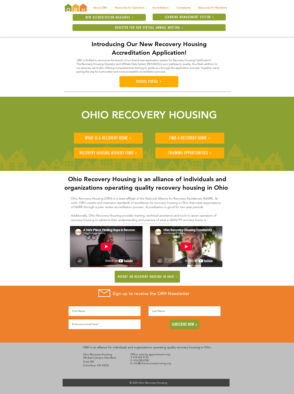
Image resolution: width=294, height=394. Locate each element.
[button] (100, 7)
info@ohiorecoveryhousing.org (152, 363)
